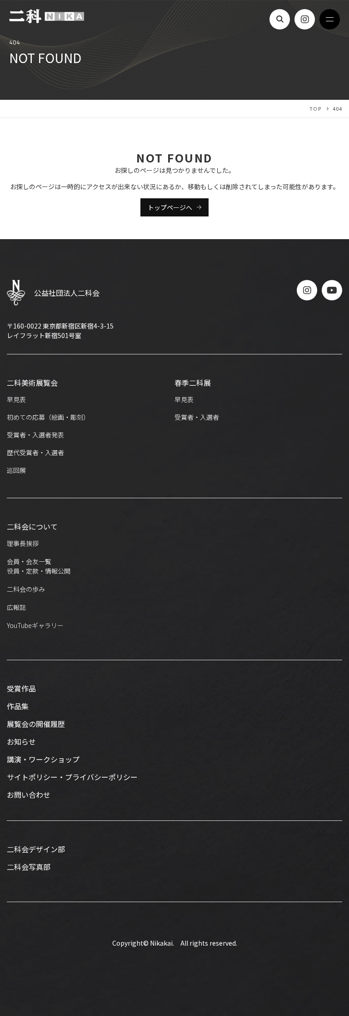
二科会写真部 (28, 866)
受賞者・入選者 (196, 417)
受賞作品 (21, 688)
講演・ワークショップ (43, 759)
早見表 (16, 399)
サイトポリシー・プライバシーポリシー (72, 776)
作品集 (18, 706)
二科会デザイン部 (36, 849)
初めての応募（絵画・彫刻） (48, 417)
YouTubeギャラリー (35, 625)
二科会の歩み (26, 589)
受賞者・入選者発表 (35, 434)
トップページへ (170, 207)
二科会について (32, 526)
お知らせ (21, 741)
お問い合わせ (28, 794)
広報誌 (16, 607)
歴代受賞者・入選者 (35, 452)
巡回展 (16, 470)
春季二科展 (192, 382)
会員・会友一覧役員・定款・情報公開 (38, 566)
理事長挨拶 (23, 543)
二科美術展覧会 (32, 382)
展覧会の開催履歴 (36, 723)
